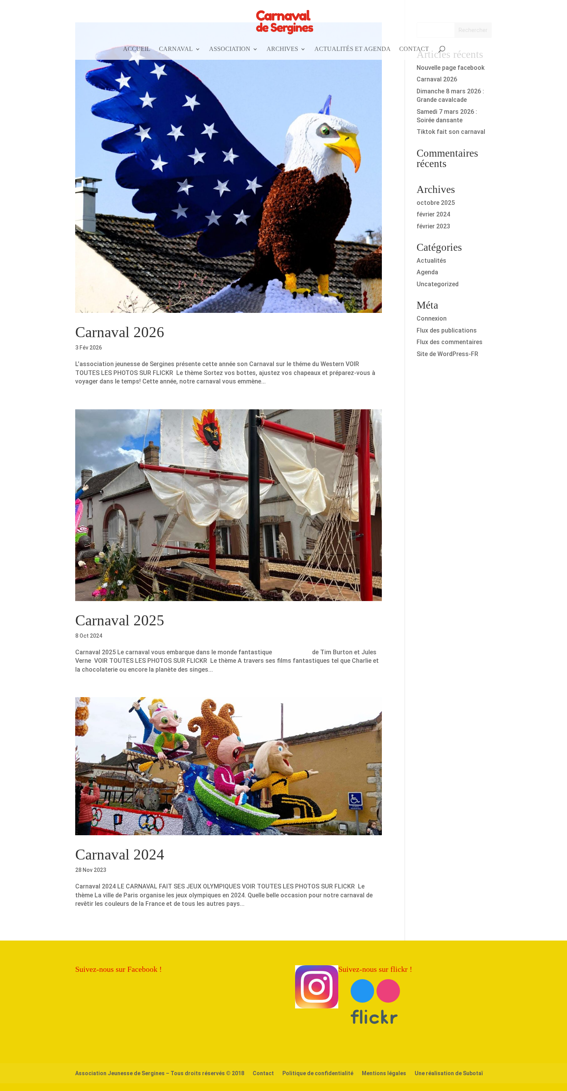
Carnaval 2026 (119, 332)
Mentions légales (384, 1073)
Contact (414, 49)
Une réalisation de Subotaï (449, 1073)
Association (229, 49)
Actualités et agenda (352, 49)
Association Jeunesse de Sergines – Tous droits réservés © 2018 (159, 1073)
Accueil (136, 49)
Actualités (431, 260)
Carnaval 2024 (119, 854)
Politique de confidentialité (317, 1073)
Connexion (432, 318)
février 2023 (433, 226)
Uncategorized (438, 284)
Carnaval (176, 49)
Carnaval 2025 (119, 620)
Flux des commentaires (450, 342)
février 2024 (433, 214)
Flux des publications (447, 330)
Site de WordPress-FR (447, 354)
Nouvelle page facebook (450, 67)
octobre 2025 (436, 202)
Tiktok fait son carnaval (451, 131)
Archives (282, 49)
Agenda (427, 272)
